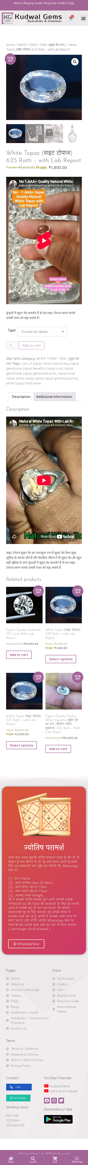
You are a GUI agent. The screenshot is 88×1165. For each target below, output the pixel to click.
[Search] (33, 1159)
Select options (60, 659)
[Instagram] (54, 1100)
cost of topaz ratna (36, 363)
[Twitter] (61, 1100)
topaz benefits (34, 368)
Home (10, 45)
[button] (83, 18)
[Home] (11, 1159)
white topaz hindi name (23, 383)
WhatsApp (77, 1162)
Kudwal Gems (59, 1086)
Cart (55, 1162)
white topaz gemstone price (56, 378)
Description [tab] (21, 397)
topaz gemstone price (39, 373)
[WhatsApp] (77, 1159)
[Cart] (55, 1159)
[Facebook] (47, 1100)
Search (33, 1162)
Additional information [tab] (54, 397)
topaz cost (54, 368)
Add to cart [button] (19, 655)
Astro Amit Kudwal (63, 1091)
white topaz (25, 378)
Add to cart (32, 345)
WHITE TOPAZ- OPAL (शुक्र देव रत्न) (41, 45)
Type (12, 330)
